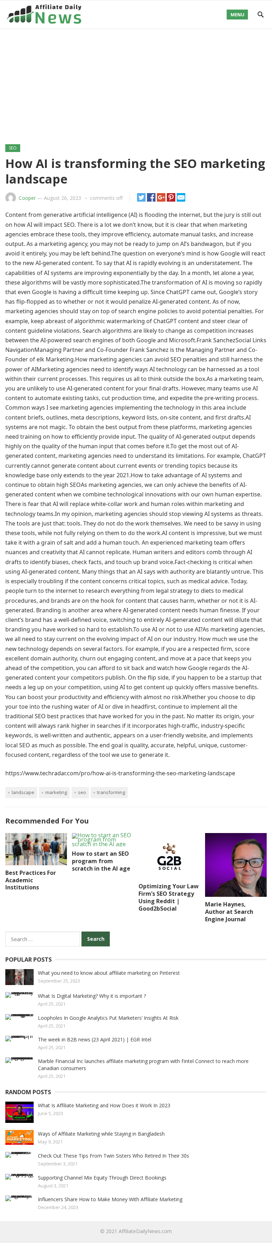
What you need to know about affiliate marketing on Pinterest (109, 972)
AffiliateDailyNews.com (145, 1231)
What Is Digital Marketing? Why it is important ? (92, 995)
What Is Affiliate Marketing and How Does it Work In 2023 (104, 1105)
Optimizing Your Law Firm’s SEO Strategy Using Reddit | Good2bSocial (168, 897)
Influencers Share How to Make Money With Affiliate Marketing (110, 1199)
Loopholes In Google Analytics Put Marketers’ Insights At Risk (108, 1017)
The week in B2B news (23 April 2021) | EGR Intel (94, 1039)
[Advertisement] (136, 82)
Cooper (27, 198)
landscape (23, 792)
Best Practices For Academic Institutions (30, 880)
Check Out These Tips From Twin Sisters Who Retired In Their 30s (113, 1155)
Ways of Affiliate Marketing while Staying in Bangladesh (101, 1133)
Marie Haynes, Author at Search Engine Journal (229, 911)
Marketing (56, 792)
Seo (82, 792)
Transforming (111, 792)
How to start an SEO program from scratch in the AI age (101, 861)
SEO (13, 148)
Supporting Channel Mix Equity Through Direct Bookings (102, 1177)
